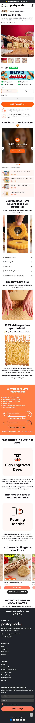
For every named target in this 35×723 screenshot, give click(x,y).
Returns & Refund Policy (8, 669)
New (2, 646)
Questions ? (5, 667)
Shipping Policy (6, 677)
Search (3, 664)
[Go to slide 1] (15, 164)
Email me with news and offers (10, 704)
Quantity (4, 95)
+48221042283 (6, 636)
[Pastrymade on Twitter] (13, 614)
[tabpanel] (17, 234)
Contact (4, 680)
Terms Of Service (6, 672)
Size (2, 87)
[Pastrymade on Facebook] (15, 614)
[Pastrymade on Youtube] (21, 614)
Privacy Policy (5, 675)
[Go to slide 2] (17, 164)
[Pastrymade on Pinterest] (17, 614)
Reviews (3, 654)
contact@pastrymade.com (10, 634)
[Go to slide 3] (18, 164)
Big (26, 91)
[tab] (17, 257)
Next (32, 40)
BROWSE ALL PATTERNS (17, 592)
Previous (5, 232)
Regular (9, 91)
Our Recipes (5, 652)
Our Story (4, 649)
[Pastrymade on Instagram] (19, 614)
